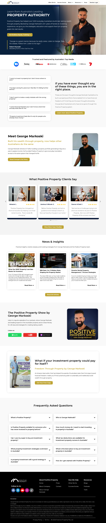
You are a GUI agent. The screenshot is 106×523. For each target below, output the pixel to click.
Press (85, 2)
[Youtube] (22, 490)
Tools (85, 490)
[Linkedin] (18, 490)
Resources (78, 2)
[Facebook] (13, 490)
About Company (44, 486)
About (70, 2)
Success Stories (61, 2)
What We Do (52, 2)
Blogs (86, 483)
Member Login (94, 2)
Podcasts (87, 486)
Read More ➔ (29, 285)
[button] (22, 194)
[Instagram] (27, 490)
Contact (58, 486)
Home (41, 483)
